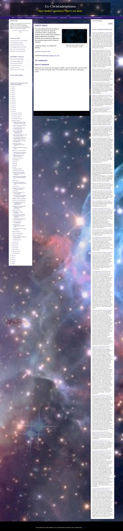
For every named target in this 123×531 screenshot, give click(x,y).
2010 (13, 259)
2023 (13, 92)
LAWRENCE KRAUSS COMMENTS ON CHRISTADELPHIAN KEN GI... (19, 177)
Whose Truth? (63, 17)
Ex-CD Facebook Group (75, 17)
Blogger (84, 527)
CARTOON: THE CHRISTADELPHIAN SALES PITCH (18, 225)
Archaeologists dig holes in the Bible (18, 47)
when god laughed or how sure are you (101, 209)
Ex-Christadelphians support (16, 42)
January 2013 (16, 253)
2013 (13, 111)
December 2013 (16, 113)
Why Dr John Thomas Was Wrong (17, 49)
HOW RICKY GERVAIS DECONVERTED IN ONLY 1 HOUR (18, 144)
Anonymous (95, 32)
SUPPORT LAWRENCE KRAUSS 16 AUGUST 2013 (19, 237)
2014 (13, 109)
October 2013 (16, 116)
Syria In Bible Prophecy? (15, 65)
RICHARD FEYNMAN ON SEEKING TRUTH (19, 148)
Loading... (12, 77)
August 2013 (15, 120)
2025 (13, 88)
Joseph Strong (95, 50)
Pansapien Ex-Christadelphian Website (34, 17)
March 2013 (15, 249)
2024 (13, 90)
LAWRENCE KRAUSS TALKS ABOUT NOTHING (18, 156)
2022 (13, 94)
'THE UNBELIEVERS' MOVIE (18, 170)
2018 (13, 102)
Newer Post (39, 113)
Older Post (84, 113)
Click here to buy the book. (43, 51)
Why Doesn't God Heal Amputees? (17, 51)
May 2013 (15, 245)
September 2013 (16, 118)
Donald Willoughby (96, 237)
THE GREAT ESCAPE (16, 239)
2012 (13, 255)
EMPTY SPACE (15, 180)
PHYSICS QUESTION (16, 235)
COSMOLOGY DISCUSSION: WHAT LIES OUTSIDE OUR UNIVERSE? (18, 173)
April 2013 (15, 247)
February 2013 (16, 251)
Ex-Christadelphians (60, 6)
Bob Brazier (94, 432)
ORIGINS (14, 167)
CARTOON (14, 161)
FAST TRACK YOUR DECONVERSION (16, 222)
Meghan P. (94, 95)
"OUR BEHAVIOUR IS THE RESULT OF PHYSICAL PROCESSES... (19, 153)
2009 (13, 261)
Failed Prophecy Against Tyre (16, 61)
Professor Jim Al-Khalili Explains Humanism (19, 229)
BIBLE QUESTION (16, 231)
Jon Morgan (94, 108)
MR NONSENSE (15, 159)
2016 (13, 105)
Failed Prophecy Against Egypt (17, 59)
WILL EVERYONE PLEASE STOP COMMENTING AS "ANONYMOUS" (19, 203)
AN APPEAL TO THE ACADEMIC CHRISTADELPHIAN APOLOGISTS (19, 207)
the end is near (108, 32)
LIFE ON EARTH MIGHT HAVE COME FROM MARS (18, 128)
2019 (13, 100)
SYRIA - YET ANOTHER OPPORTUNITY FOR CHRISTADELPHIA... (17, 132)
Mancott (94, 69)
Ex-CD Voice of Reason (52, 17)
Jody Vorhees (95, 346)
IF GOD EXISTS (15, 186)
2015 (13, 107)
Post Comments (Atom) (65, 120)
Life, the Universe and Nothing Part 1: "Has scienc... (19, 125)
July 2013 (15, 242)
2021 (13, 96)
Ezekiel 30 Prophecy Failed (16, 63)
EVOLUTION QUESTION (17, 233)
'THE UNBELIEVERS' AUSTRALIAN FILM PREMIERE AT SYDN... (19, 138)
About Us (20, 17)
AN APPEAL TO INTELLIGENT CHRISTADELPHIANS (18, 188)
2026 (13, 87)
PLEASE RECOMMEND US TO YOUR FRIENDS (18, 193)
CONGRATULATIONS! (17, 168)
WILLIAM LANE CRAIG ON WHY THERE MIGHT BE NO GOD (19, 123)
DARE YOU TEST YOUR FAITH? (19, 150)
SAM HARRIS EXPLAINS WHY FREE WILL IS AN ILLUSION (19, 135)
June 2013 (15, 244)
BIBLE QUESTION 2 (16, 210)
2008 (13, 263)
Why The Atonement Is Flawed (17, 44)
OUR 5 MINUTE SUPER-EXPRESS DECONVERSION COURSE (19, 196)
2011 (13, 257)
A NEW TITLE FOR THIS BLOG (18, 200)
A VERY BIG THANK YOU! (17, 158)
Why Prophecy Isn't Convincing (17, 69)
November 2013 (16, 114)
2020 (13, 98)
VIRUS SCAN (15, 191)
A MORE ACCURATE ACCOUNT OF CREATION (19, 141)
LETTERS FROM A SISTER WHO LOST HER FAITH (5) (19, 219)
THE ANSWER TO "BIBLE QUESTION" (17, 212)
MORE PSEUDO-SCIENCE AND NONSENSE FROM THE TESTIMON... (18, 216)
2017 (13, 103)
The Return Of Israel (14, 67)
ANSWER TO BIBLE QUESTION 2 (19, 198)
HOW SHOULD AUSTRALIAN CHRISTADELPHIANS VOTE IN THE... (19, 183)
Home (13, 17)
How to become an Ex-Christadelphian (93, 17)
